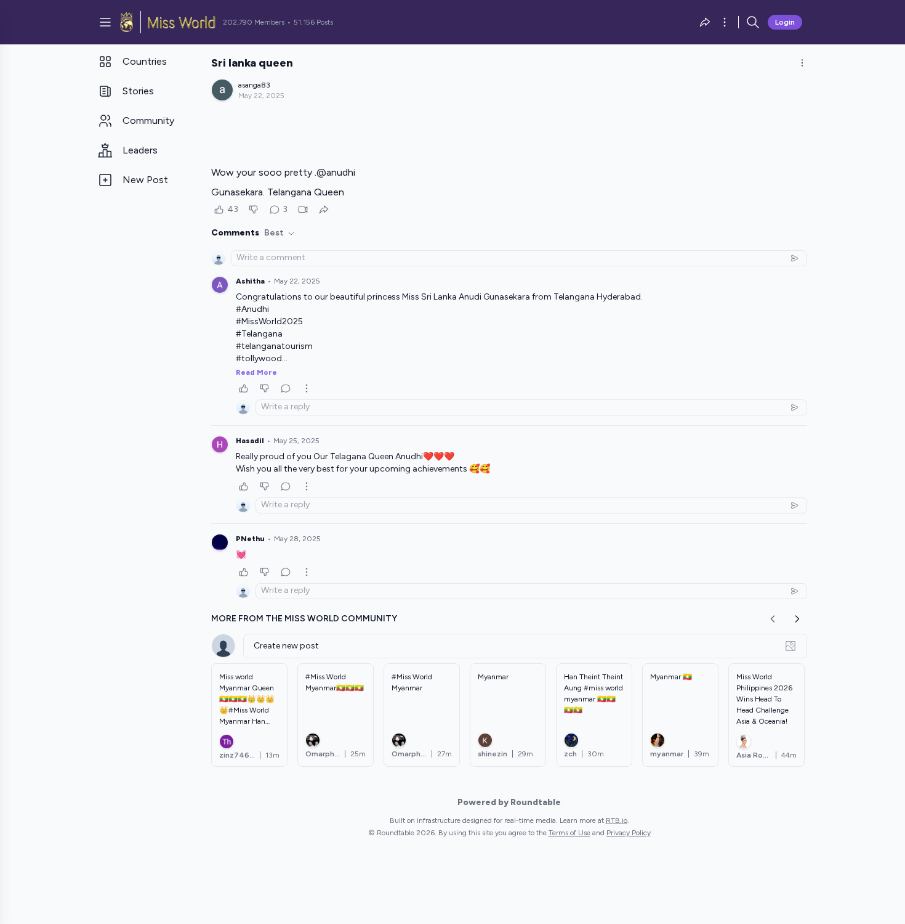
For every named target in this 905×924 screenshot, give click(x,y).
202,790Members (253, 22)
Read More (256, 372)
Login (785, 22)
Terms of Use (569, 832)
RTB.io (616, 820)
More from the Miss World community (304, 618)
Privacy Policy (628, 832)
